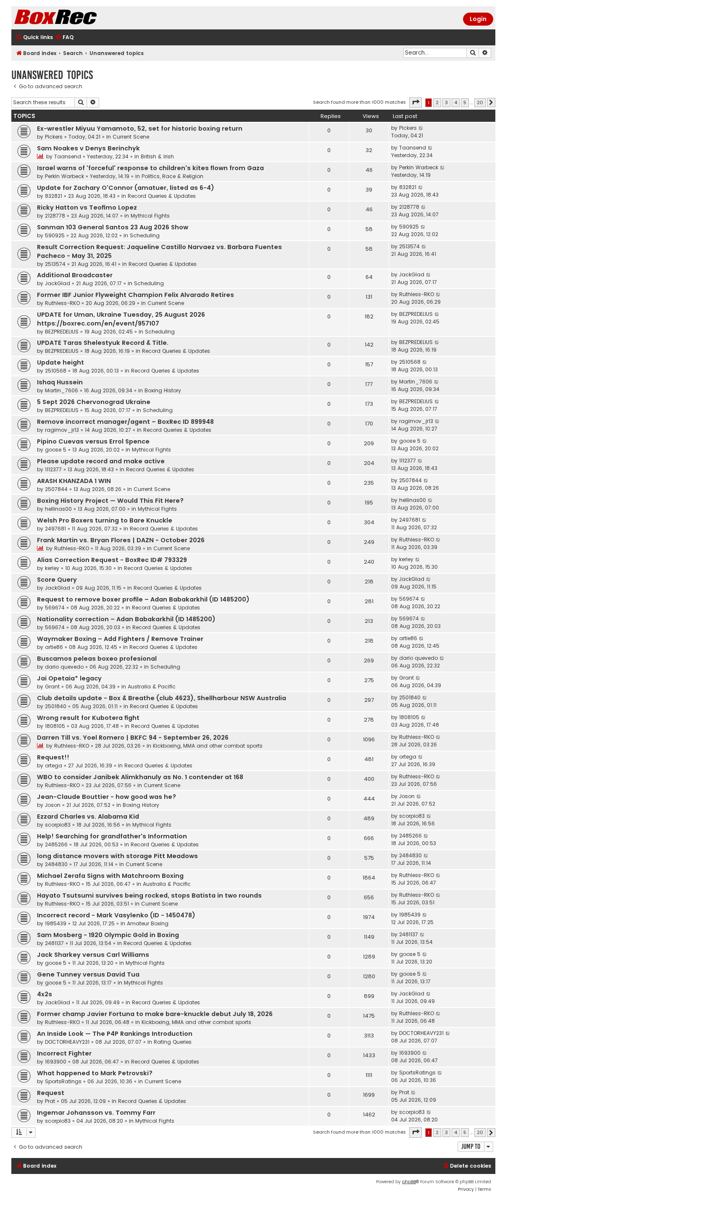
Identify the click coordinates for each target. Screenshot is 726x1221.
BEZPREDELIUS (62, 331)
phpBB (409, 1182)
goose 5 (55, 449)
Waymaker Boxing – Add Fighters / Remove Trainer (120, 639)
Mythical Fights (150, 215)
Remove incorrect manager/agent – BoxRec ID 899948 (125, 422)
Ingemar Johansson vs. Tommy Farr (96, 1112)
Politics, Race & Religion (172, 176)
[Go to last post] (421, 128)
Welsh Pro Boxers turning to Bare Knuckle (104, 520)
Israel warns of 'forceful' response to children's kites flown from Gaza (150, 168)
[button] (415, 102)
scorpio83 (58, 824)
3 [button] (446, 102)
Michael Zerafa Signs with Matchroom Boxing (110, 876)
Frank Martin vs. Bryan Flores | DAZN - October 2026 (121, 540)
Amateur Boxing (147, 923)
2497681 (55, 528)
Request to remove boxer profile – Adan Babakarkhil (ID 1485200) (143, 599)
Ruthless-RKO (62, 303)
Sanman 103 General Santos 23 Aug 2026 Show (112, 227)
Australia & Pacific (152, 686)
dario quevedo (64, 666)
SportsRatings (63, 1081)
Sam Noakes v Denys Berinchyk (88, 148)
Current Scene (131, 136)
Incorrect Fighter (64, 1053)
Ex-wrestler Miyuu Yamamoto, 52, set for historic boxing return (139, 128)
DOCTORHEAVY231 (67, 1041)
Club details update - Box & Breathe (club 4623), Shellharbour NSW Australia (161, 698)
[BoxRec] (76, 17)
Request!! (53, 757)
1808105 (55, 726)
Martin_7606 (61, 390)
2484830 (56, 864)
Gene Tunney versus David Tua (88, 974)
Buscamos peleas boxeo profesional (97, 658)
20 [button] (480, 102)
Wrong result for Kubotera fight (88, 718)
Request (50, 1093)
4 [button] (455, 102)
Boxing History (163, 390)
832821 (53, 196)
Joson (52, 805)
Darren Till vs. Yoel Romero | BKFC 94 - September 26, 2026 (133, 737)
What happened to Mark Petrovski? (95, 1073)
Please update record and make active (101, 461)
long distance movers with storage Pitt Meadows (117, 856)
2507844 (56, 489)
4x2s (44, 994)
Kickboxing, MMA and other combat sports (208, 745)
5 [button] (464, 102)
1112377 (53, 469)
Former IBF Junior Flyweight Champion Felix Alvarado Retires (135, 295)
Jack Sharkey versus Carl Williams (93, 955)
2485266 (56, 844)
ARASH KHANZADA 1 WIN (74, 481)
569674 (55, 607)
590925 (55, 235)
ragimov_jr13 (62, 429)
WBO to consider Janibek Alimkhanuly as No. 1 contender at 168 (140, 777)
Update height (60, 362)
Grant (52, 686)
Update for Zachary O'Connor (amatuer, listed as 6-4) (125, 188)
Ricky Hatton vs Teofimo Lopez (87, 207)
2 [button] (437, 102)
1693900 (55, 1061)
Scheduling (145, 235)
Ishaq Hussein (60, 382)
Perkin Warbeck (64, 176)
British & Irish (157, 156)
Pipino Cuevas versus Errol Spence (93, 441)
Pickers (54, 136)
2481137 (54, 943)
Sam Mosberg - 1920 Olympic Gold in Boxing (108, 935)
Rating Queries (173, 1041)
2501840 (55, 706)
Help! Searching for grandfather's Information (112, 836)
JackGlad (57, 283)
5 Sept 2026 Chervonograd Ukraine (93, 402)
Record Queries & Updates (162, 196)
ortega (53, 765)
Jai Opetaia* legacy (69, 678)
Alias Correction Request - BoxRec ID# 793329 (112, 560)
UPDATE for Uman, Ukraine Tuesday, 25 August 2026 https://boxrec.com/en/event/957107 (121, 319)
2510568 (55, 370)
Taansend (67, 156)
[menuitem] (64, 37)
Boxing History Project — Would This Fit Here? (110, 500)
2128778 (55, 215)
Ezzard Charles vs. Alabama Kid (88, 816)
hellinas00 (58, 508)
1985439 (55, 923)
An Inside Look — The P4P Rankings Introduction (114, 1033)
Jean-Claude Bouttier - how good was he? (106, 797)
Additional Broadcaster (75, 275)
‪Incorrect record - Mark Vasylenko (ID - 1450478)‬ (116, 915)
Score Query (57, 579)
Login (478, 19)
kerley (52, 568)
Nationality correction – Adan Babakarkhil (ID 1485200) (126, 619)
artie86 (54, 647)
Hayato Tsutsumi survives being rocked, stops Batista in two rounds (149, 895)
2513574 (55, 264)
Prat (50, 1101)
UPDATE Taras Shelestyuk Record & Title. (102, 343)
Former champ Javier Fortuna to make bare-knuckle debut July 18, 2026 (155, 1014)
